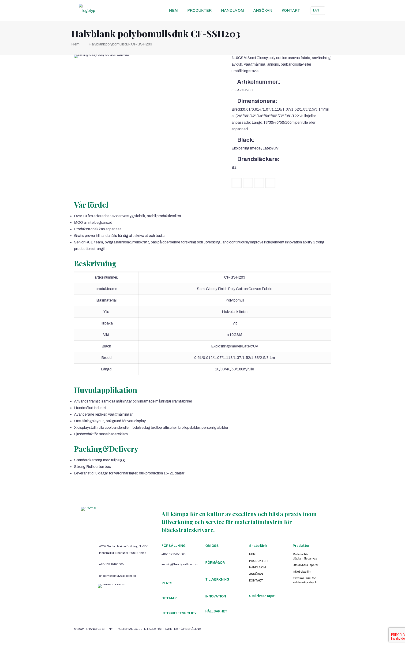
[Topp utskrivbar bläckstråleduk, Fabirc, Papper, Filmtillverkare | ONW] (87, 10)
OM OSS (212, 546)
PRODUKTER (258, 561)
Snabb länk (258, 546)
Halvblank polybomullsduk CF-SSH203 (120, 44)
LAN (316, 10)
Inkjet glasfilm (302, 571)
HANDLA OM (257, 567)
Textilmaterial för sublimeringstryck (305, 580)
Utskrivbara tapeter (305, 565)
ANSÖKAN (256, 574)
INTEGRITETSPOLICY (179, 613)
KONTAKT (256, 580)
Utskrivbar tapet (262, 596)
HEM (252, 554)
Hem (75, 44)
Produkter (301, 546)
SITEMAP (169, 598)
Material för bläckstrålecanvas (305, 556)
